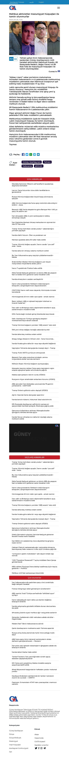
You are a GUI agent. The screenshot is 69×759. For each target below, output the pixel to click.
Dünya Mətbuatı (15, 738)
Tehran (47, 162)
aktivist (38, 166)
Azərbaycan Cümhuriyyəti (18, 748)
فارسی (31, 2)
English (41, 2)
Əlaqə (36, 734)
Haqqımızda (38, 738)
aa (15, 59)
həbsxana (27, 166)
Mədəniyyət (13, 741)
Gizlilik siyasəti (39, 741)
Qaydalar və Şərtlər (41, 745)
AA (11, 59)
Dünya (11, 734)
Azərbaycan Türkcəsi (17, 2)
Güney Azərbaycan (32, 162)
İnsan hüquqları (15, 745)
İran (10, 752)
